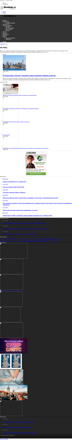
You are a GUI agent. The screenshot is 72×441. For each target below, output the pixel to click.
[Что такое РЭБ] (10, 133)
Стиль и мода (6, 24)
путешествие (28, 241)
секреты (53, 241)
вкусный (4, 238)
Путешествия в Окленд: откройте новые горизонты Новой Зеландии (29, 75)
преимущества (5, 241)
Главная (5, 20)
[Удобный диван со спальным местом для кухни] (11, 273)
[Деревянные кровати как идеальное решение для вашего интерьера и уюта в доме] (13, 258)
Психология (6, 34)
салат (51, 241)
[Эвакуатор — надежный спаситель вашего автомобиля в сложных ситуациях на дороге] (10, 321)
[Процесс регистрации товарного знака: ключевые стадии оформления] (10, 94)
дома (17, 238)
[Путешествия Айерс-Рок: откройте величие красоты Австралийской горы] (11, 415)
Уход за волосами (10, 28)
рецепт (48, 241)
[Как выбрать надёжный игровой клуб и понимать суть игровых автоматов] (10, 107)
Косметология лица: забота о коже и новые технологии (16, 121)
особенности (43, 238)
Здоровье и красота (7, 25)
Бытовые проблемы (10, 23)
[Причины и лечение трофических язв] (11, 384)
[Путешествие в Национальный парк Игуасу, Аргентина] (11, 306)
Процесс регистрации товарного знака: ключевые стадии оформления (19, 95)
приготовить (13, 241)
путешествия (40, 241)
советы (58, 241)
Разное (4, 36)
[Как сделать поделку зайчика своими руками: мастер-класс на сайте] (11, 368)
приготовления (19, 241)
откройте (51, 239)
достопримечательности (23, 238)
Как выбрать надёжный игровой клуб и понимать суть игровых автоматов (21, 108)
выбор (8, 238)
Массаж (7, 30)
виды (1, 238)
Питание (5, 33)
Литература (8, 39)
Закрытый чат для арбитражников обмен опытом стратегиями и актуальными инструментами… (26, 148)
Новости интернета (10, 38)
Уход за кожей (9, 29)
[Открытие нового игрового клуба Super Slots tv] (13, 353)
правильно (61, 238)
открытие (57, 238)
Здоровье (8, 26)
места (38, 238)
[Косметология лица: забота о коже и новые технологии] (10, 120)
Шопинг (5, 35)
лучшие (34, 238)
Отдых (4, 31)
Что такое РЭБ (6, 135)
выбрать (13, 238)
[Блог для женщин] (8, 9)
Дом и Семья (6, 21)
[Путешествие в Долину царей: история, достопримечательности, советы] (11, 337)
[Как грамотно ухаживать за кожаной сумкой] (11, 290)
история (30, 238)
